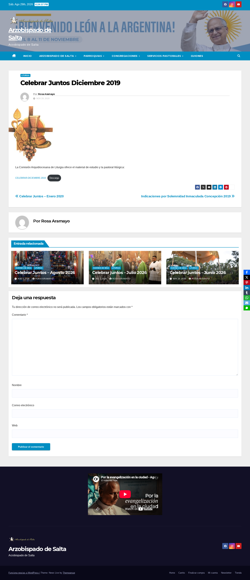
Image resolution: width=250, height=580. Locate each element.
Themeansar (69, 573)
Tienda (238, 573)
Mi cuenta (213, 573)
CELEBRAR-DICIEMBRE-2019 (30, 178)
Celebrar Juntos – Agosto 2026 (45, 272)
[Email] (247, 302)
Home (172, 573)
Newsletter (226, 573)
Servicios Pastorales (164, 55)
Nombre (17, 385)
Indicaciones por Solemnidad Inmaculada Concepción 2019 (186, 196)
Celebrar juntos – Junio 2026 (198, 272)
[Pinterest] (247, 282)
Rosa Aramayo (46, 94)
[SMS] (247, 307)
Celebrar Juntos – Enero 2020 (41, 196)
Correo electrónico (23, 405)
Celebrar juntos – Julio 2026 (119, 272)
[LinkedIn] (247, 287)
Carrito (181, 573)
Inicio (27, 55)
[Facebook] (247, 272)
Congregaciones (125, 55)
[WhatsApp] (247, 297)
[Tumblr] (247, 292)
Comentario (20, 314)
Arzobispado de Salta (57, 55)
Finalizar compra (196, 573)
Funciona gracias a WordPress (24, 573)
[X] (247, 277)
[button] (238, 55)
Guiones (197, 55)
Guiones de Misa (23, 268)
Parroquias (93, 55)
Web (15, 425)
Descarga (54, 178)
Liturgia (25, 75)
